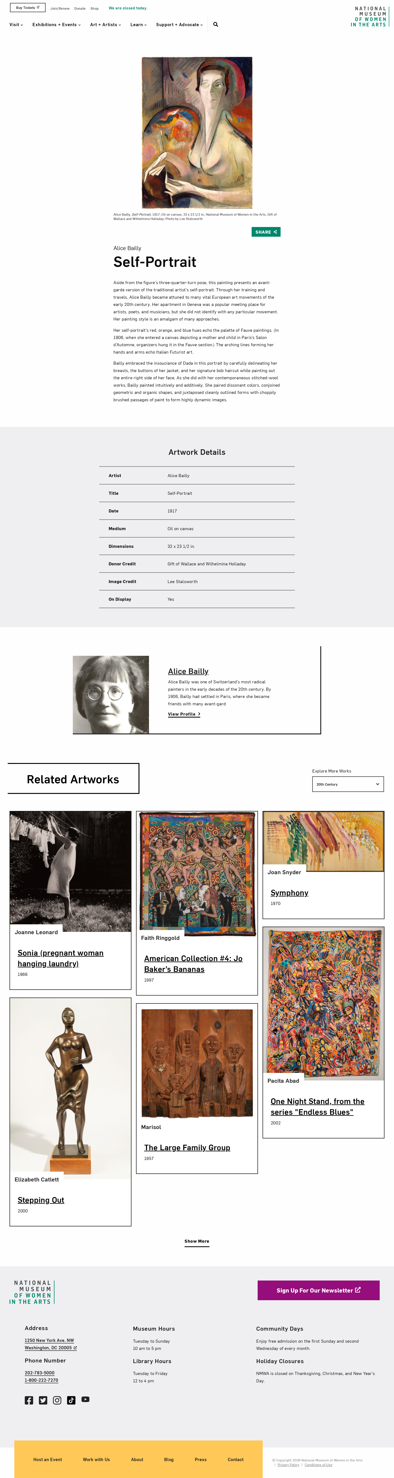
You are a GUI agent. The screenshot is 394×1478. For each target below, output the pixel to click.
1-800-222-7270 (41, 1380)
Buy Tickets (25, 7)
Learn (137, 24)
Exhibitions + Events (55, 24)
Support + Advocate (178, 24)
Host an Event (47, 1459)
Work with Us (96, 1459)
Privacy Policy (289, 1464)
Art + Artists (104, 24)
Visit (15, 24)
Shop (94, 8)
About (137, 1459)
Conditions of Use (318, 1464)
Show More (197, 1241)
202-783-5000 (39, 1372)
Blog (169, 1459)
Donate (80, 8)
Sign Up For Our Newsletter (315, 1290)
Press (201, 1459)
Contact (235, 1459)
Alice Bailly (188, 670)
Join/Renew (60, 8)
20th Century (327, 784)
